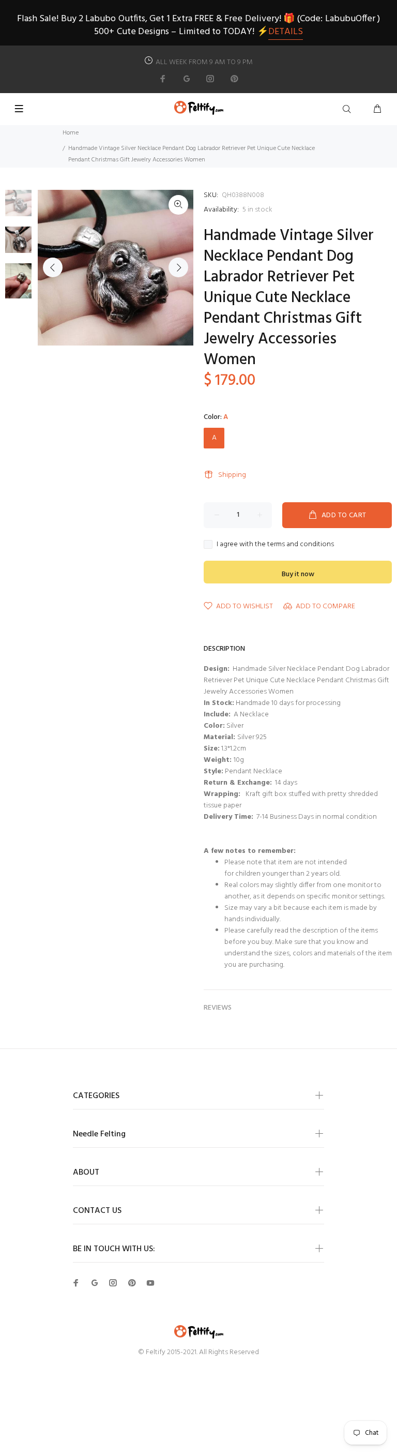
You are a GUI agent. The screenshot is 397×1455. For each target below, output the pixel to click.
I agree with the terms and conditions (275, 544)
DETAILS (285, 31)
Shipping (232, 475)
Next (178, 267)
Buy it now (298, 574)
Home (71, 133)
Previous (53, 267)
